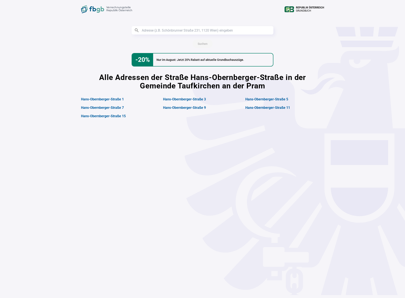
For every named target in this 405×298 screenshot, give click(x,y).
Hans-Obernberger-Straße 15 (103, 116)
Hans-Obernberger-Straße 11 (267, 108)
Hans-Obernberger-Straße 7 (102, 108)
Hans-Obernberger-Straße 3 (184, 99)
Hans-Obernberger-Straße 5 (266, 99)
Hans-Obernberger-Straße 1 (102, 99)
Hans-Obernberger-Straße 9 (184, 108)
